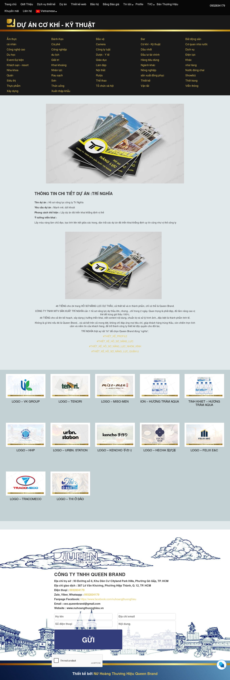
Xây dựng (12, 91)
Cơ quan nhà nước (196, 44)
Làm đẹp (101, 65)
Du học (11, 54)
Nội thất (100, 70)
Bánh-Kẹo (57, 39)
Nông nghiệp (148, 70)
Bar (143, 39)
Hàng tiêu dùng (150, 60)
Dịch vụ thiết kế (46, 4)
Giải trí (55, 60)
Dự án (63, 4)
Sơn (53, 80)
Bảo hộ (94, 4)
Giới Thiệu (27, 4)
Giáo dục (101, 60)
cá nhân (11, 44)
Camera (101, 44)
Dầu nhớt (146, 49)
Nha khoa (12, 70)
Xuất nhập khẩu (60, 91)
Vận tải (145, 86)
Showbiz (190, 75)
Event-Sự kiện (15, 60)
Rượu (99, 75)
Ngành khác (148, 65)
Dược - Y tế (102, 54)
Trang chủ (11, 4)
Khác (188, 60)
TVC (150, 4)
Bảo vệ (100, 39)
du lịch (55, 54)
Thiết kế (145, 80)
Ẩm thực (12, 39)
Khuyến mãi (12, 11)
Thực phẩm (13, 86)
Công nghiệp (59, 49)
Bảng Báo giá (111, 4)
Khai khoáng (59, 65)
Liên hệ (27, 11)
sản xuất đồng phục (152, 75)
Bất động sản (193, 39)
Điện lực (190, 54)
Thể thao (101, 80)
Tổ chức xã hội (105, 86)
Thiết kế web (78, 4)
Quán (10, 75)
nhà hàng (191, 65)
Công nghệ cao (16, 49)
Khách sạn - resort (17, 65)
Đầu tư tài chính (150, 54)
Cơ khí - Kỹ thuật (150, 44)
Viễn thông (191, 86)
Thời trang (191, 80)
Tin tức (127, 4)
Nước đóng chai (194, 70)
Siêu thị (11, 80)
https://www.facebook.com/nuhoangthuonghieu (108, 599)
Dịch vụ (189, 49)
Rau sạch (57, 75)
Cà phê (55, 44)
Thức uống (57, 86)
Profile (139, 4)
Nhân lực (56, 70)
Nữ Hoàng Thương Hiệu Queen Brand (126, 673)
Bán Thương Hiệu (167, 4)
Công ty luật (103, 49)
